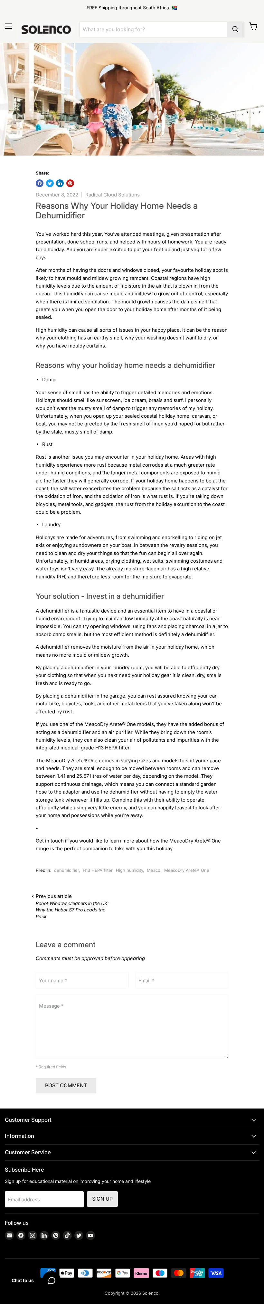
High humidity (129, 870)
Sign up (102, 1199)
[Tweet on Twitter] (50, 183)
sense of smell (64, 392)
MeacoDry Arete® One (110, 724)
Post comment (66, 1085)
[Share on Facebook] (39, 183)
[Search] (235, 29)
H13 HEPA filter (97, 870)
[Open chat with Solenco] (51, 1280)
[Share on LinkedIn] (60, 183)
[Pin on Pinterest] (70, 183)
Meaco (153, 870)
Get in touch (50, 841)
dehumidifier (66, 870)
